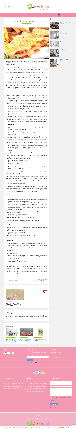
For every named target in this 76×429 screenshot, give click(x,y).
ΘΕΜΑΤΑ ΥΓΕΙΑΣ (11, 280)
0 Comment (34, 25)
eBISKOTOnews (37, 337)
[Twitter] (7, 6)
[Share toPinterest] (46, 280)
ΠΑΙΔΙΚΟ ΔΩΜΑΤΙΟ (41, 15)
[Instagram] (9, 6)
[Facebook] (5, 6)
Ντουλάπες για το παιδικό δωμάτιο (65, 32)
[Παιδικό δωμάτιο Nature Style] (54, 62)
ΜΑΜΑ (32, 15)
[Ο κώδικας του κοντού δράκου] (40, 332)
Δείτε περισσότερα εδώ (21, 389)
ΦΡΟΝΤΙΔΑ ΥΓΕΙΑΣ (28, 23)
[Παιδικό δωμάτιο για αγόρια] (54, 25)
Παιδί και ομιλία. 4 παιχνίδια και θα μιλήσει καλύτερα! (11, 340)
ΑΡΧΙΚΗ (11, 15)
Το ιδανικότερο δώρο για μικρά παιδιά (25, 340)
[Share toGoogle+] (44, 280)
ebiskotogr (20, 25)
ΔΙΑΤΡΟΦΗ (52, 15)
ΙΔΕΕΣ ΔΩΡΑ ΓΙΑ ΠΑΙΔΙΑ (24, 337)
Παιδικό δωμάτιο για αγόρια (65, 22)
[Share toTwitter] (41, 280)
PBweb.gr (37, 415)
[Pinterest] (10, 6)
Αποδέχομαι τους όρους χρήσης (35, 362)
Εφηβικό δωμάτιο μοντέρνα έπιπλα (64, 50)
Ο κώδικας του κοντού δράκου (40, 340)
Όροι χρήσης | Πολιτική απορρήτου (56, 407)
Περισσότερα (33, 393)
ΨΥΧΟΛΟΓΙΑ (13, 337)
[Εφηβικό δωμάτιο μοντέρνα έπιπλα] (54, 53)
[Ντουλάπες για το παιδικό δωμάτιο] (54, 35)
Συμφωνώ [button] (61, 427)
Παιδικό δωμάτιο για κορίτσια (65, 42)
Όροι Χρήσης (67, 427)
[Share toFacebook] (39, 280)
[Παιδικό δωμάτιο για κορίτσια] (54, 44)
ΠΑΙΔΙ (18, 15)
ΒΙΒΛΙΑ (41, 337)
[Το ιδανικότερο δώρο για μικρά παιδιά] (26, 332)
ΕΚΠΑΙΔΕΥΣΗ (25, 15)
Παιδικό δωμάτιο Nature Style (64, 60)
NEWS (59, 15)
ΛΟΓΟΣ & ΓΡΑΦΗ (9, 337)
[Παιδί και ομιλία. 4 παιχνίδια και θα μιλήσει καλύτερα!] (12, 332)
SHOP (64, 15)
